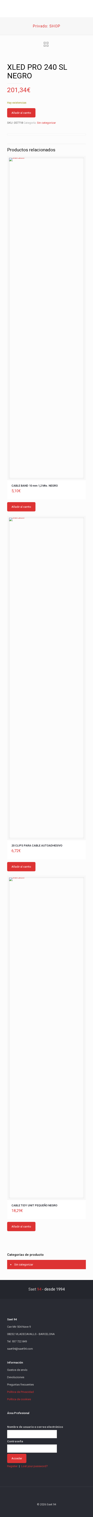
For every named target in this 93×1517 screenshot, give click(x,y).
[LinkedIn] (52, 1510)
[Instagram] (58, 1510)
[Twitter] (40, 1510)
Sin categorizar (46, 122)
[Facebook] (35, 1510)
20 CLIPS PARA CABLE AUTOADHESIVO (36, 845)
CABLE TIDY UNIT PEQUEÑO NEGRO (34, 1205)
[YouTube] (46, 1510)
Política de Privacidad (20, 1392)
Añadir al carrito (21, 112)
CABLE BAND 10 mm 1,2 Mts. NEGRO (34, 485)
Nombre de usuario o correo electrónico (35, 1426)
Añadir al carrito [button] (21, 506)
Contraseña (15, 1441)
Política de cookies (19, 1399)
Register (12, 1466)
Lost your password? (34, 1466)
